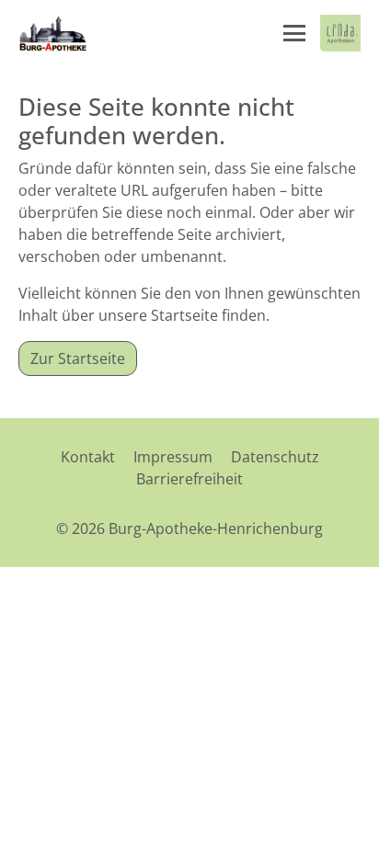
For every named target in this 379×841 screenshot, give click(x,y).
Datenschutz (275, 457)
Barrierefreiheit (189, 479)
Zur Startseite (77, 358)
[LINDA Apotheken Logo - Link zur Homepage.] (340, 33)
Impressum (172, 457)
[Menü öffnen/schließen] (294, 33)
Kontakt (88, 457)
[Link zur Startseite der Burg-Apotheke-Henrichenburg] (53, 33)
